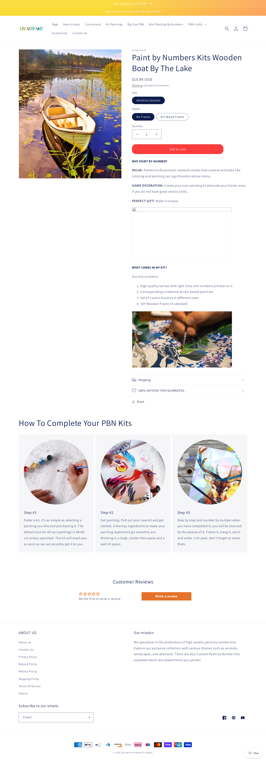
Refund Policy (28, 664)
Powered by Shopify (143, 752)
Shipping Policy (29, 679)
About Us (25, 642)
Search (23, 693)
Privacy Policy (28, 657)
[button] (197, 24)
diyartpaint (126, 752)
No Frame (143, 117)
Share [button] (140, 401)
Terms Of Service (30, 686)
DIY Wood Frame (172, 117)
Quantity (137, 126)
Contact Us (26, 649)
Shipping (137, 85)
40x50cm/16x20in (148, 100)
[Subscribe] (88, 717)
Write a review (166, 596)
